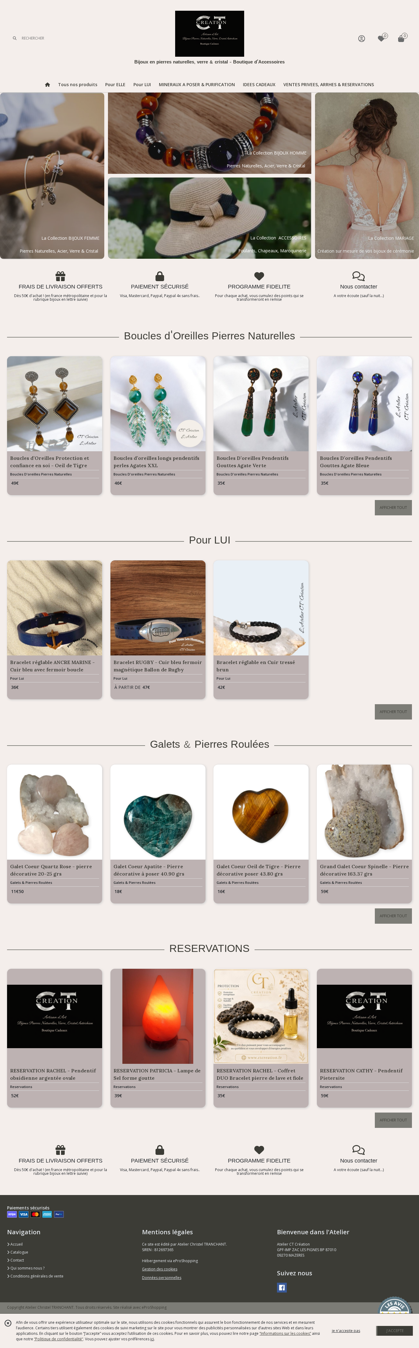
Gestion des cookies (159, 1269)
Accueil (16, 1244)
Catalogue (19, 1252)
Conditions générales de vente (36, 1276)
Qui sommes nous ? (27, 1268)
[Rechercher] (15, 38)
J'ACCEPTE (395, 1330)
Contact (17, 1260)
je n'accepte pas (346, 1330)
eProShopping (154, 1307)
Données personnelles (161, 1277)
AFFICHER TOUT (393, 507)
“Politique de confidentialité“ (58, 1339)
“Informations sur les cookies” (285, 1333)
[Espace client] (361, 38)
